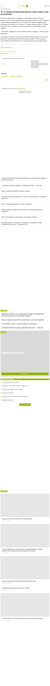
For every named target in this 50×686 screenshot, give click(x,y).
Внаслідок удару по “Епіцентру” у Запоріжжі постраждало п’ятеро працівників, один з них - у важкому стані (21, 223)
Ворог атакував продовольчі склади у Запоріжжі (16, 204)
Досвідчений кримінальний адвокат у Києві (15, 588)
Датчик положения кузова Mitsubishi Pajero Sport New (19, 581)
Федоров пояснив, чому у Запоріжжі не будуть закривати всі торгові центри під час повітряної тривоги (22, 315)
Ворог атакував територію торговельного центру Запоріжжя (22, 320)
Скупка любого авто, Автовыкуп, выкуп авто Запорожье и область (22, 618)
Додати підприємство (25, 404)
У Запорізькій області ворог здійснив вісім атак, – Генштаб (22, 328)
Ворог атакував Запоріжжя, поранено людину (15, 191)
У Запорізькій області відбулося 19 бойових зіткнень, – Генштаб (21, 185)
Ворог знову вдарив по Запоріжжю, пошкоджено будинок (19, 217)
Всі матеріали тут (25, 373)
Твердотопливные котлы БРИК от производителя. (17, 519)
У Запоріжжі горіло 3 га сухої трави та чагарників (18, 324)
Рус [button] (45, 6)
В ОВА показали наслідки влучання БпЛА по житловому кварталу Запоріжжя (21, 210)
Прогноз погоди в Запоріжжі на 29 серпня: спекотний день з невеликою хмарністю (24, 197)
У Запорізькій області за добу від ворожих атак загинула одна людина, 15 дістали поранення (24, 179)
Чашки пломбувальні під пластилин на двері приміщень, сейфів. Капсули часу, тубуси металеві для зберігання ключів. (22, 550)
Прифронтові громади (12, 352)
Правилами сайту (21, 88)
